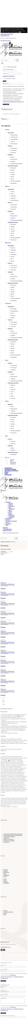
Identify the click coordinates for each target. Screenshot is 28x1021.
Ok (20, 32)
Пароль (5, 73)
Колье (7, 401)
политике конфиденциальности (13, 101)
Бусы (11, 461)
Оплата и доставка (9, 840)
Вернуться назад (6, 549)
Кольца (7, 129)
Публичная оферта (9, 836)
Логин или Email (8, 69)
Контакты (8, 474)
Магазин (8, 502)
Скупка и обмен (8, 912)
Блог (7, 525)
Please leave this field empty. (8, 1015)
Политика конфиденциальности (13, 834)
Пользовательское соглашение (12, 835)
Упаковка (13, 463)
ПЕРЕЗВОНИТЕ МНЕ (7, 34)
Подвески (8, 303)
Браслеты (8, 242)
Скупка (8, 519)
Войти (4, 81)
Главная (3, 541)
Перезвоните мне (5, 947)
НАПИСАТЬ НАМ (5, 40)
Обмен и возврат (8, 839)
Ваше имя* (4, 986)
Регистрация (6, 104)
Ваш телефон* (4, 994)
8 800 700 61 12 (5, 35)
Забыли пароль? (8, 76)
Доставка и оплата (11, 470)
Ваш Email (6, 83)
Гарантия (6, 838)
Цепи (6, 360)
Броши (12, 459)
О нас (7, 522)
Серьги (7, 186)
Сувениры (13, 462)
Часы (6, 435)
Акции (9, 518)
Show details (4, 585)
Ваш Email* (3, 990)
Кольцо (3, 588)
